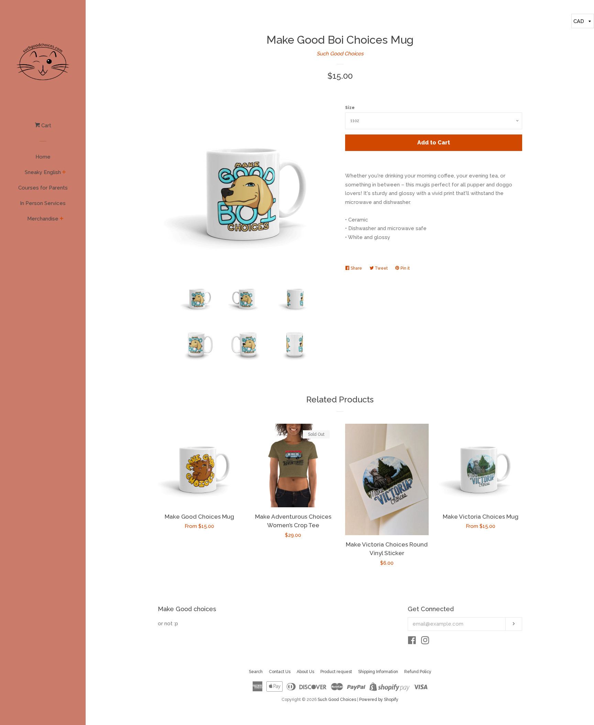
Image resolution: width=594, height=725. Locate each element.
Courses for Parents (43, 188)
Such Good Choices (340, 54)
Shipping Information (378, 671)
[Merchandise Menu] (61, 219)
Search (256, 671)
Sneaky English (43, 172)
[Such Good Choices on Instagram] (425, 642)
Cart (45, 125)
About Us (305, 671)
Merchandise (42, 219)
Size (350, 107)
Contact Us (279, 671)
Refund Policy (417, 671)
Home (43, 157)
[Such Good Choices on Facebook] (412, 642)
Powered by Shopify (378, 699)
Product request (336, 671)
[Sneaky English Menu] (64, 172)
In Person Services (43, 203)
